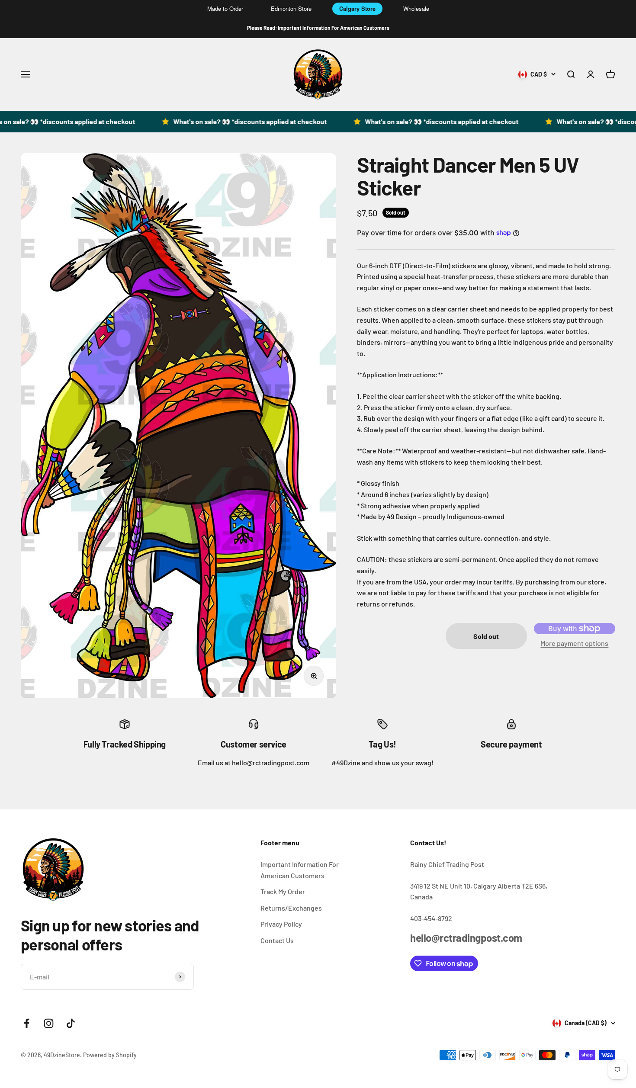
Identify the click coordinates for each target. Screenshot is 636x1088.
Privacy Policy (281, 924)
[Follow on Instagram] (49, 1023)
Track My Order (282, 891)
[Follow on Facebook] (26, 1023)
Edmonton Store (291, 8)
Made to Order (225, 8)
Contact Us (277, 940)
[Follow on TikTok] (71, 1023)
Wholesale (416, 8)
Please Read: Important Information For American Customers (318, 28)
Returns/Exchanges (291, 908)
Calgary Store (357, 8)
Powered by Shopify (110, 1055)
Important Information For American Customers (299, 869)
